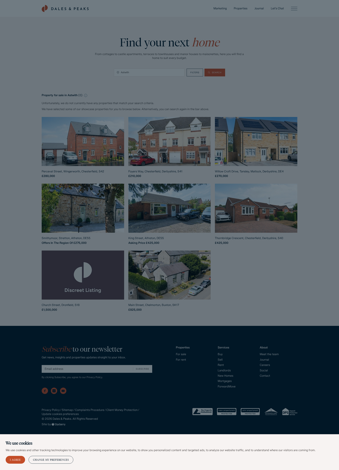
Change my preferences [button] (51, 459)
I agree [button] (15, 459)
